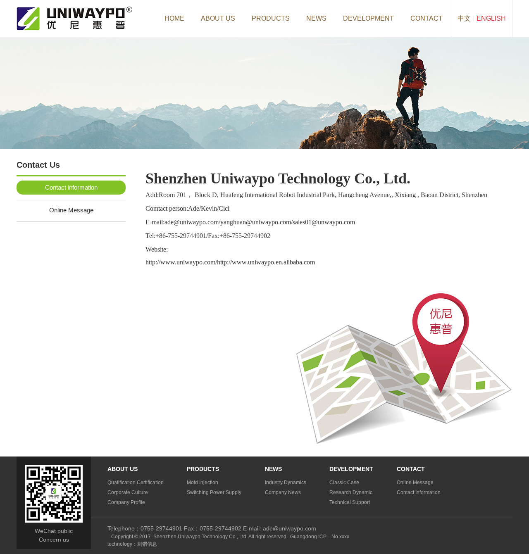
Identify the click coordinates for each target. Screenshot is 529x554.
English (491, 18)
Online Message (71, 210)
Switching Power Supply (214, 492)
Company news (283, 492)
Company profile (126, 502)
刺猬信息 (147, 544)
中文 (464, 18)
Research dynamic (350, 492)
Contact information (71, 187)
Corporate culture (127, 492)
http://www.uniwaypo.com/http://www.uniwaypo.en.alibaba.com (230, 262)
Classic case (344, 482)
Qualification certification (135, 482)
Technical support (349, 502)
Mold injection (202, 482)
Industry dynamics (285, 482)
